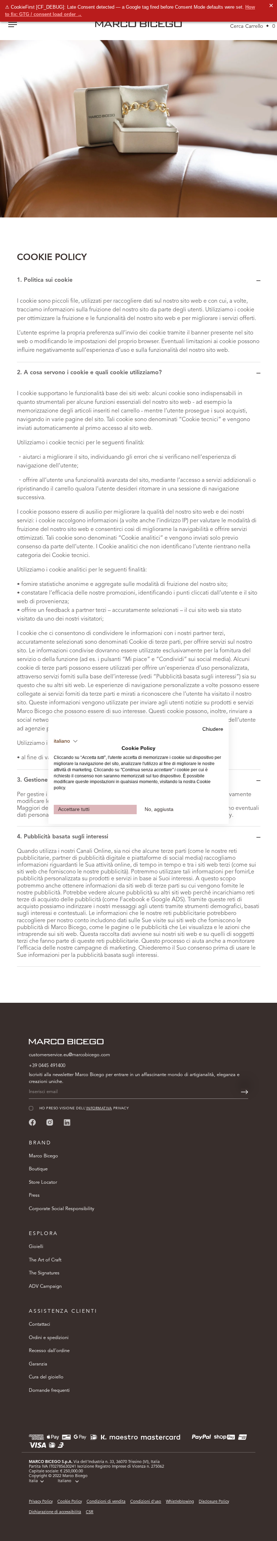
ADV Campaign (45, 1286)
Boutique (38, 1169)
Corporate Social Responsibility (61, 1209)
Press (34, 1195)
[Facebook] (32, 1122)
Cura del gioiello (46, 1377)
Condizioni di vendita (106, 1502)
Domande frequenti (49, 1390)
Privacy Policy (41, 1502)
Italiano (64, 1481)
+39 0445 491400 (47, 1065)
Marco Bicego (43, 1156)
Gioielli (36, 1246)
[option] (138, 123)
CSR (89, 1512)
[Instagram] (49, 1122)
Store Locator (43, 1182)
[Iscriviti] (244, 1092)
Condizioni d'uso (145, 1502)
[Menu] (13, 25)
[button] (66, 741)
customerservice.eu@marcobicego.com (69, 1055)
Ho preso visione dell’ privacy (84, 1108)
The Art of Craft (45, 1260)
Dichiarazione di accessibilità (55, 1512)
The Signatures (44, 1273)
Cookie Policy (69, 1502)
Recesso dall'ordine (49, 1350)
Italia (33, 1481)
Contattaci (39, 1324)
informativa (99, 1108)
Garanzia (38, 1364)
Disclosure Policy (214, 1502)
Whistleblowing (180, 1502)
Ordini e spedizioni (49, 1337)
